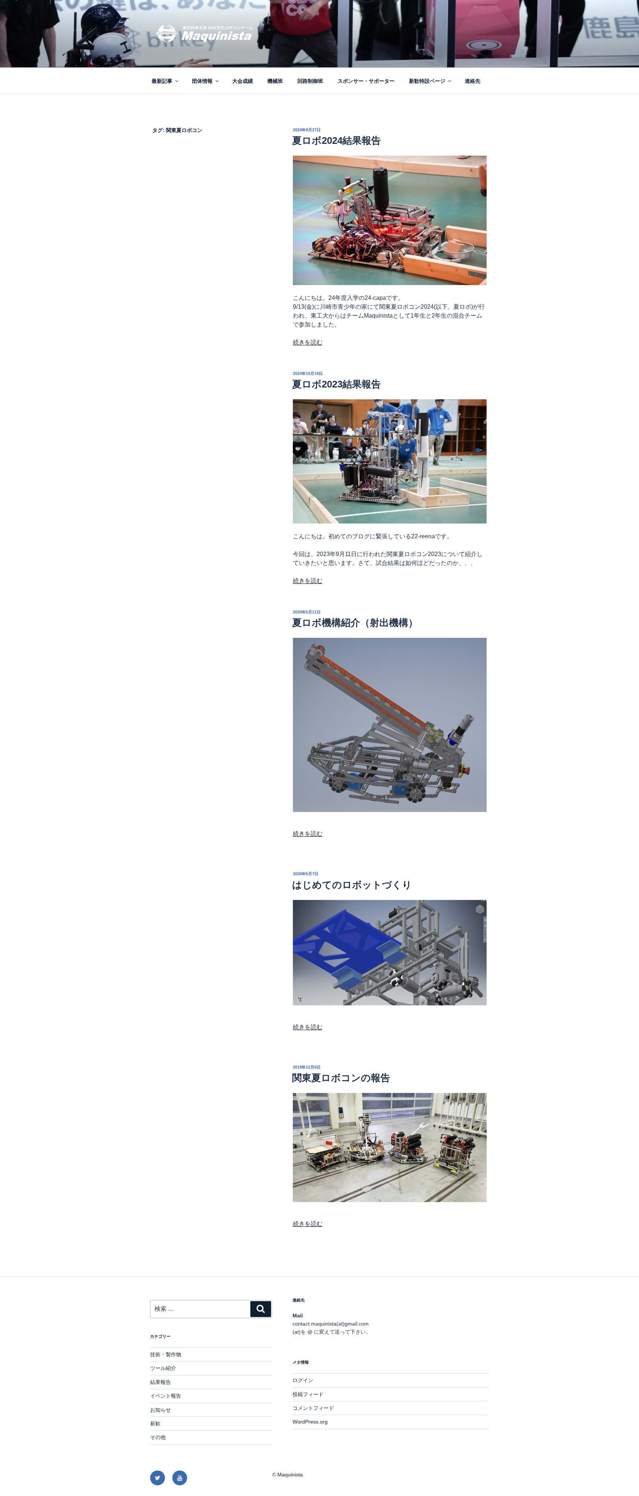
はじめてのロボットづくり (352, 884)
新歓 (155, 1423)
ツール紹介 (163, 1368)
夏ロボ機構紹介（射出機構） (355, 622)
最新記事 (162, 81)
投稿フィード (308, 1394)
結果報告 (160, 1382)
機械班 (275, 81)
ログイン (303, 1380)
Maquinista (290, 1475)
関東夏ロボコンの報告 (341, 1077)
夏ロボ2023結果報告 (336, 384)
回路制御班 (310, 81)
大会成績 (242, 81)
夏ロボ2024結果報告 (336, 140)
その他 (158, 1437)
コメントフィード (313, 1408)
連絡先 (472, 81)
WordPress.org (310, 1422)
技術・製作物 (165, 1354)
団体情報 (202, 81)
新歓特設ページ (427, 81)
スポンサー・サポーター (366, 81)
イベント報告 (165, 1396)
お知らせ (160, 1410)
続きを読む (307, 342)
